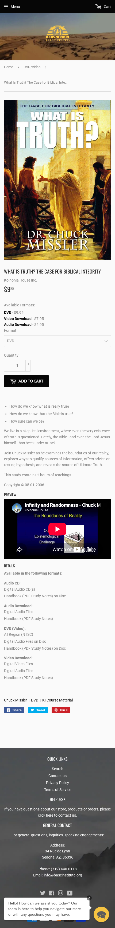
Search (57, 769)
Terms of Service (57, 789)
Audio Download (18, 324)
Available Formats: (19, 305)
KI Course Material (57, 700)
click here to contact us (57, 815)
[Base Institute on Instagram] (60, 894)
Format (10, 330)
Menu (15, 7)
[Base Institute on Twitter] (42, 894)
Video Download (18, 319)
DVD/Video (32, 67)
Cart (107, 7)
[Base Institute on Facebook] (52, 894)
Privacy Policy (57, 783)
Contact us (57, 776)
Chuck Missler (15, 700)
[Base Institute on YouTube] (69, 894)
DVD (7, 312)
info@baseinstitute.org (63, 875)
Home (8, 67)
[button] (101, 914)
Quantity (11, 355)
